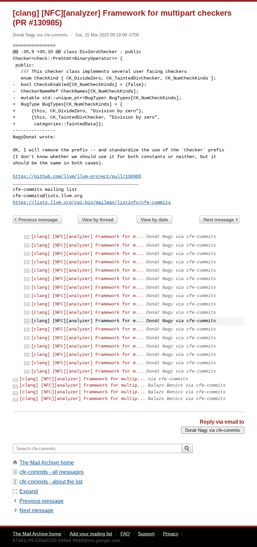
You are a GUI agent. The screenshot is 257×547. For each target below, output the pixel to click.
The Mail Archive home (46, 462)
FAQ (125, 533)
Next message (218, 219)
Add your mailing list (91, 533)
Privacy (170, 533)
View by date (154, 219)
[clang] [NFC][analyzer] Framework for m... (87, 236)
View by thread (97, 219)
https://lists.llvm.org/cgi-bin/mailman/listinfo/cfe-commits (92, 202)
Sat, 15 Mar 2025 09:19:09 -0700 (107, 34)
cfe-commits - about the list (50, 482)
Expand (28, 491)
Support (146, 533)
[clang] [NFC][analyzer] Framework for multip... (82, 379)
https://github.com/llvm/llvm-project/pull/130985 (77, 176)
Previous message (38, 219)
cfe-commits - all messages (51, 472)
